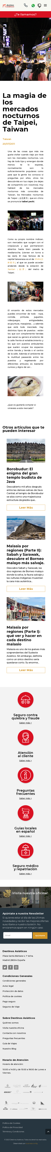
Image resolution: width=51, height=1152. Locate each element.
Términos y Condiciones (13, 1132)
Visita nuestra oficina (13, 1028)
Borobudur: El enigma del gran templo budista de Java (24, 475)
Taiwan (7, 139)
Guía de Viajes (10, 1043)
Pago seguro (9, 1001)
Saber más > (25, 723)
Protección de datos (13, 991)
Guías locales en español (25, 829)
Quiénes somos (11, 1022)
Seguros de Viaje (11, 1006)
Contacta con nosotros (14, 1033)
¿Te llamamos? (25, 14)
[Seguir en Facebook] (10, 967)
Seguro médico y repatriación (26, 867)
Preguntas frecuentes (25, 792)
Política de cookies (12, 996)
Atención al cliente (25, 754)
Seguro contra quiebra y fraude (26, 716)
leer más (26, 507)
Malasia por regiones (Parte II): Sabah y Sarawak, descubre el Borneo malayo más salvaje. (25, 554)
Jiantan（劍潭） (18, 269)
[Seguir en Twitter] (5, 967)
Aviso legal (8, 986)
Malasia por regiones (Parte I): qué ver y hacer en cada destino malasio (24, 635)
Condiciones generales (14, 981)
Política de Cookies (11, 1123)
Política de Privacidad (13, 1127)
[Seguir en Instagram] (16, 967)
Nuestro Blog (9, 1048)
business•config (32, 1143)
